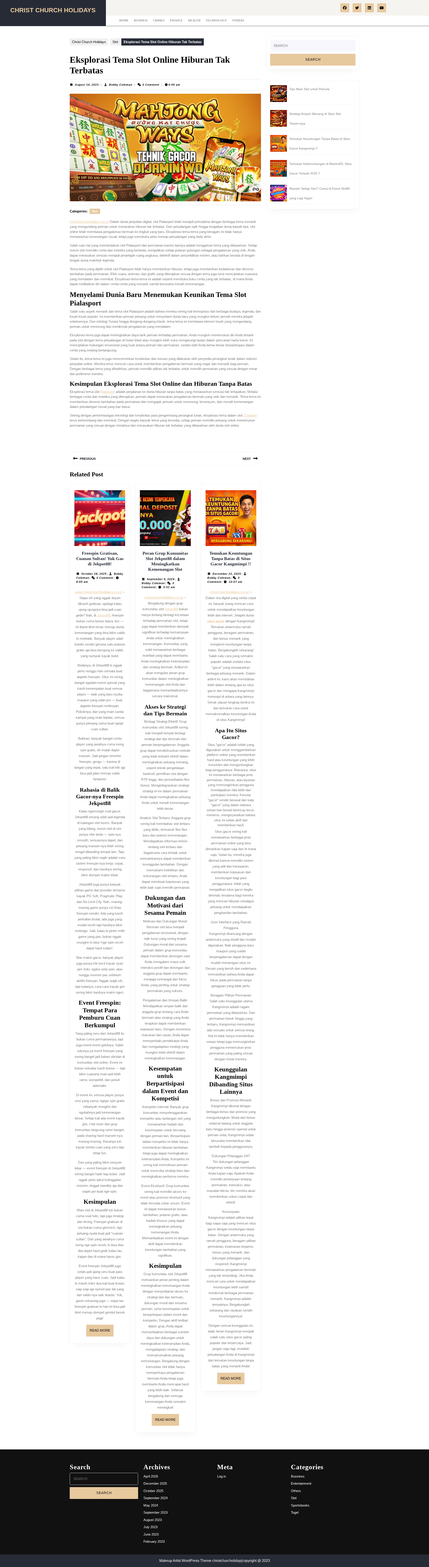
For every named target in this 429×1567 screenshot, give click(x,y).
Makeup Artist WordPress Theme (185, 1561)
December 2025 (155, 1483)
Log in (221, 1476)
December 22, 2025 (226, 573)
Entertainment (301, 1483)
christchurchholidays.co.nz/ (230, 592)
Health (194, 20)
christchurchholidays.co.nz (89, 222)
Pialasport (107, 392)
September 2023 (155, 1512)
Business (141, 20)
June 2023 (151, 1534)
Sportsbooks (300, 1505)
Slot (115, 42)
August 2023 (152, 1520)
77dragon (250, 415)
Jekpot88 (103, 615)
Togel (295, 1512)
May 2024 (150, 1505)
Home (123, 20)
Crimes (158, 20)
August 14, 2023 (87, 84)
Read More (102, 1332)
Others (238, 20)
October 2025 (153, 1491)
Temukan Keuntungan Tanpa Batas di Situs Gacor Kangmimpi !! (230, 558)
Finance (176, 20)
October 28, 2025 (94, 573)
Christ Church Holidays (53, 10)
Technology (216, 20)
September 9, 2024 (161, 579)
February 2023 (154, 1541)
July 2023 (150, 1527)
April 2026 (150, 1476)
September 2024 (155, 1498)
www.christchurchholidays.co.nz (98, 592)
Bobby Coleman (120, 84)
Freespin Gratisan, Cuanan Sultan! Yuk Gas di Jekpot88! (100, 558)
